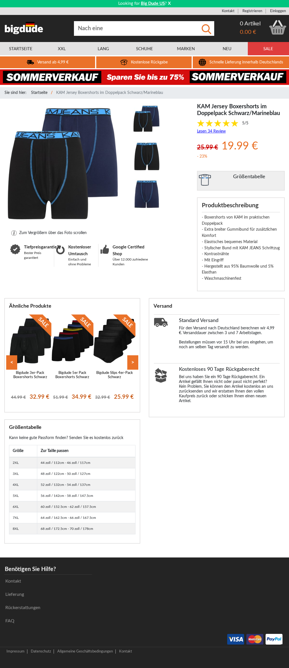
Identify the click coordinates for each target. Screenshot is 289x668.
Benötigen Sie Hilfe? (30, 569)
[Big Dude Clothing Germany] (24, 28)
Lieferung (14, 594)
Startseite (39, 93)
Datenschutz (41, 651)
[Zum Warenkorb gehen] (277, 27)
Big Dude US (153, 3)
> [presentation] (132, 362)
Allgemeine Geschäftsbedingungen (85, 651)
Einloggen (278, 11)
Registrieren (252, 11)
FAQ (9, 621)
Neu (227, 49)
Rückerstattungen (22, 607)
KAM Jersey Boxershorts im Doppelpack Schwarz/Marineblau (109, 93)
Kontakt (228, 11)
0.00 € (248, 32)
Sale (268, 49)
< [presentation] (11, 362)
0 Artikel (250, 24)
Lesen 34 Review (211, 131)
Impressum (15, 651)
